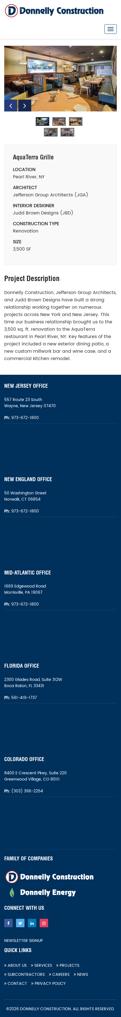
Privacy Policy (49, 983)
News (82, 974)
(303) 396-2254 (26, 791)
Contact (16, 983)
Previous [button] (10, 105)
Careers (60, 974)
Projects (69, 965)
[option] (60, 78)
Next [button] (24, 105)
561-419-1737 (24, 697)
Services (42, 965)
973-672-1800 (24, 418)
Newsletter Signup (23, 941)
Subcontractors (25, 974)
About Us (16, 965)
